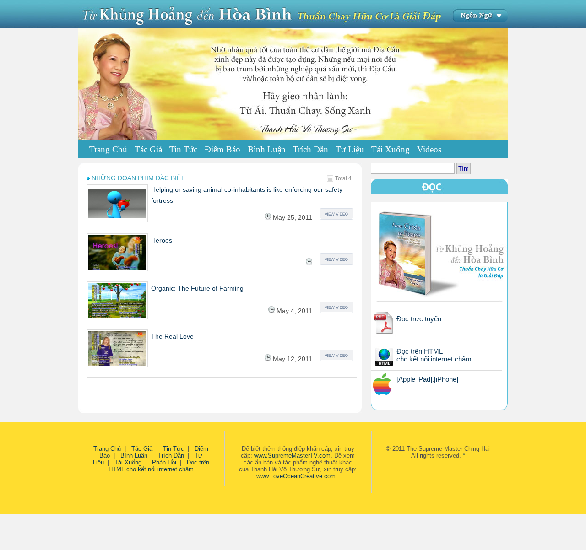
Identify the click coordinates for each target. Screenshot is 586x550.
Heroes (161, 240)
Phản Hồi (164, 462)
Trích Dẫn (171, 455)
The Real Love (172, 336)
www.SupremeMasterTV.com (292, 455)
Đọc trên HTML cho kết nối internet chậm (434, 355)
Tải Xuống (127, 462)
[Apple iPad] (414, 379)
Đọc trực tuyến (418, 319)
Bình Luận (133, 455)
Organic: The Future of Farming (197, 288)
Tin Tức (173, 448)
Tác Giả (141, 448)
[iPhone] (446, 379)
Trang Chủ (108, 149)
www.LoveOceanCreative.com (296, 476)
